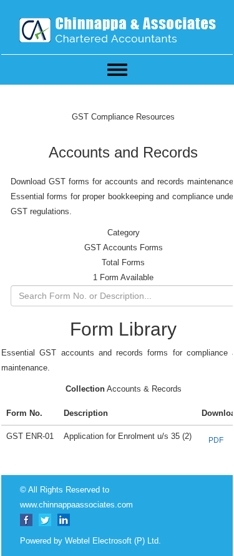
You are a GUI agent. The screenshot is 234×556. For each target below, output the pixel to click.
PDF (215, 440)
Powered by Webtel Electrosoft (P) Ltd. (90, 540)
